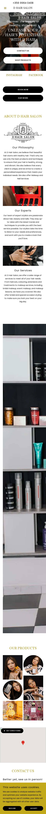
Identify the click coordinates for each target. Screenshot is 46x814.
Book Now (23, 89)
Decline (12, 808)
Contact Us (23, 51)
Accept (33, 808)
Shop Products (23, 60)
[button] (6, 8)
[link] (23, 8)
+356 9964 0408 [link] (23, 3)
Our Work (23, 98)
